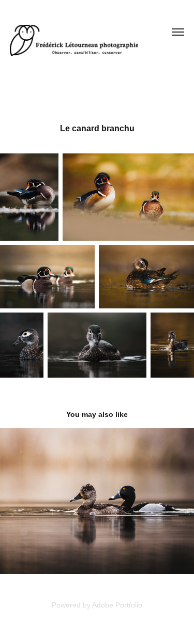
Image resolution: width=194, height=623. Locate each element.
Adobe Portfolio (117, 605)
